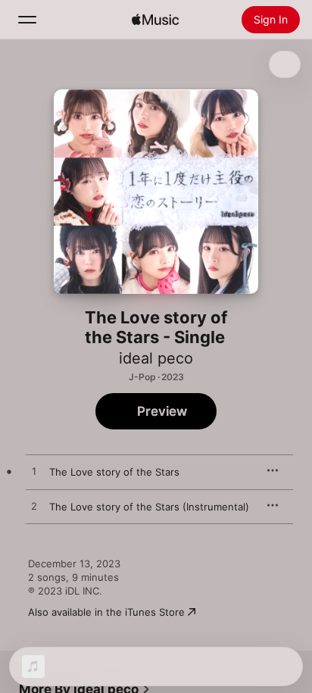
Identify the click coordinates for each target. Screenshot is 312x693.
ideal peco (156, 358)
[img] (155, 20)
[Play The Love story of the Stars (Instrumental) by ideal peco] (34, 507)
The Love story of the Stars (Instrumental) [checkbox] (149, 507)
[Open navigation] (27, 19)
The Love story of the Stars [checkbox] (114, 472)
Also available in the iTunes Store (106, 612)
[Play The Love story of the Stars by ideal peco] (34, 472)
